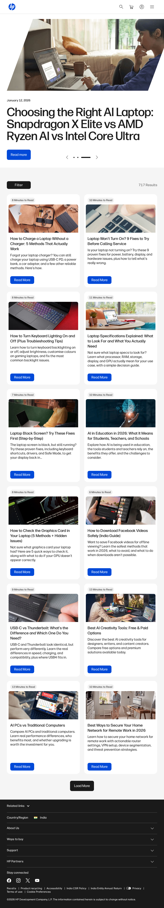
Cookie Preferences (39, 891)
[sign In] (142, 7)
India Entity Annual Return (106, 888)
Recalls (11, 888)
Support (12, 850)
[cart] (131, 7)
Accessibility (54, 888)
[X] (28, 880)
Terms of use (14, 891)
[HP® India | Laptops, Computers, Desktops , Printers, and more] (12, 7)
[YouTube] (37, 880)
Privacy (136, 888)
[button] (67, 157)
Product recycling (31, 888)
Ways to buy (15, 839)
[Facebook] (9, 880)
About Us (13, 828)
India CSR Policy (76, 888)
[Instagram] (18, 880)
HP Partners (15, 861)
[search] (121, 7)
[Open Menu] (152, 7)
